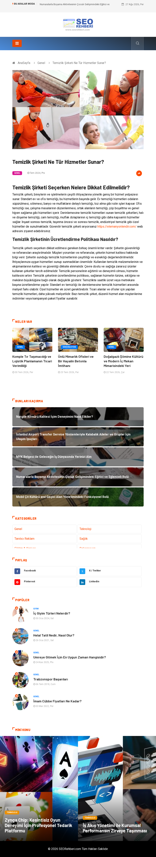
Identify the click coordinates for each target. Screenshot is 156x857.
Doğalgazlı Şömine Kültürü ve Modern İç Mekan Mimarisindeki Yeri (123, 361)
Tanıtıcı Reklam (24, 538)
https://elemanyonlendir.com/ (116, 226)
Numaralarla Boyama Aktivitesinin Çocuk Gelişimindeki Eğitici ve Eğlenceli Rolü (82, 4)
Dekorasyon (69, 347)
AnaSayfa (24, 63)
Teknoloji (85, 529)
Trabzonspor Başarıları (50, 679)
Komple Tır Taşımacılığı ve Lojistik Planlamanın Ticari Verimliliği (32, 361)
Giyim (36, 609)
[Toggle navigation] (17, 43)
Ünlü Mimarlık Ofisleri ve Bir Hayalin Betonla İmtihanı (76, 361)
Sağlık (84, 538)
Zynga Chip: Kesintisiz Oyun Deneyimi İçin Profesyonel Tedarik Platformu (38, 825)
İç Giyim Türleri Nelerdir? (51, 613)
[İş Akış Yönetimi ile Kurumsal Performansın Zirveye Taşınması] (117, 788)
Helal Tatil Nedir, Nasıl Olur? (53, 635)
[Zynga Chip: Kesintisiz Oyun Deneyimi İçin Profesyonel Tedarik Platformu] (39, 788)
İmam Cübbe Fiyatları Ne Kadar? (57, 701)
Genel (41, 63)
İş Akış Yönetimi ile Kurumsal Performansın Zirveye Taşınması (115, 827)
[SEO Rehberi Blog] (78, 24)
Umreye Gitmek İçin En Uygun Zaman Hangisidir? (69, 657)
